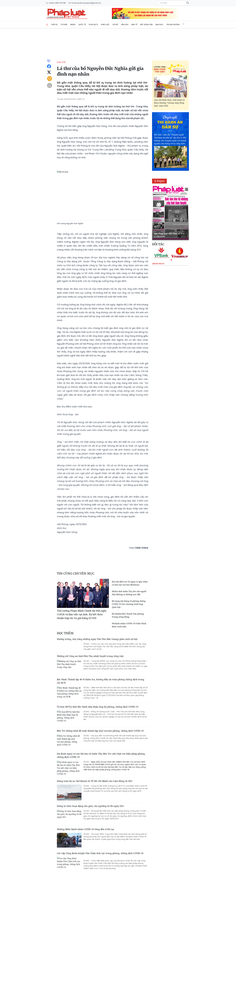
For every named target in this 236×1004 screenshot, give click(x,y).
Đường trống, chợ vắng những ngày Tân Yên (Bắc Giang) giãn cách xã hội (97, 639)
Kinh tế (134, 24)
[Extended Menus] (184, 24)
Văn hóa (124, 24)
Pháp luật (105, 24)
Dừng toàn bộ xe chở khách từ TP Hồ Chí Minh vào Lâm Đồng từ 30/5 (94, 781)
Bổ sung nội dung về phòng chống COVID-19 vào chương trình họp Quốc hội (128, 604)
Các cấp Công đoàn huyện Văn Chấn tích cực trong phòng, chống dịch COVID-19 (100, 853)
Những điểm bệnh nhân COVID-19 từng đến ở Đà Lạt (85, 829)
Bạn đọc (159, 24)
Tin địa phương (173, 24)
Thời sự (54, 24)
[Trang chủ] (47, 24)
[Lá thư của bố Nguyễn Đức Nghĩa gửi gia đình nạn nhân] (66, 13)
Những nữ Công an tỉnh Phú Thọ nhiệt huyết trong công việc (90, 656)
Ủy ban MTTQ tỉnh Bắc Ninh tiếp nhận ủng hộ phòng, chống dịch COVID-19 (97, 706)
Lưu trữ (61, 62)
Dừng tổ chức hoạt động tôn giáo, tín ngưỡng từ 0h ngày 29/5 (90, 806)
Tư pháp (63, 24)
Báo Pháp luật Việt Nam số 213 (169, 233)
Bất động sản (146, 24)
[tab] (169, 260)
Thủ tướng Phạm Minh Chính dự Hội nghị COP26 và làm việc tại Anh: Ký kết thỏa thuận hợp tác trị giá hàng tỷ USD (81, 614)
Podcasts (93, 24)
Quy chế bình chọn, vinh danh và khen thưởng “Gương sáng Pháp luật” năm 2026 (169, 103)
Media (72, 24)
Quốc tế (82, 24)
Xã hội (115, 24)
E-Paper (159, 181)
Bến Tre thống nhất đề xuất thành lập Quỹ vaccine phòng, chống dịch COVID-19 (100, 730)
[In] (49, 85)
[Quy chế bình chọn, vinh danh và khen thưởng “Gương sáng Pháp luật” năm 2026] (170, 86)
